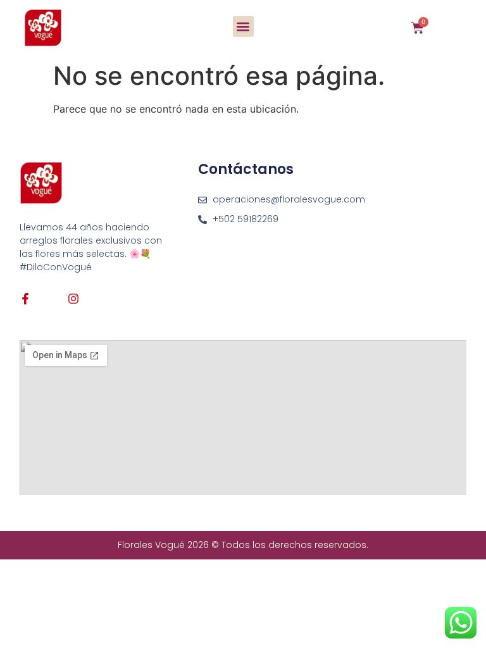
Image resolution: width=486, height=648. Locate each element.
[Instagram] (73, 298)
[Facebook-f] (25, 298)
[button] (243, 26)
